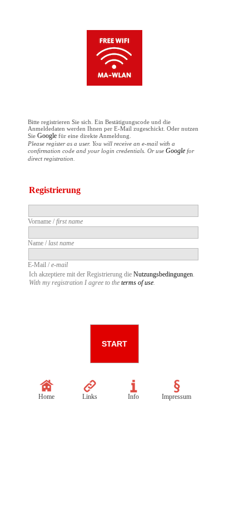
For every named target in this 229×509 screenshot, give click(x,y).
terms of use (137, 282)
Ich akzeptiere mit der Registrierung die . (112, 278)
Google (47, 136)
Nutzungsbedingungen (163, 274)
